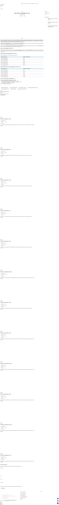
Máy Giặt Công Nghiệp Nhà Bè (6, 149)
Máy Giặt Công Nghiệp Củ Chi (6, 210)
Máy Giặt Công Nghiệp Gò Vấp (6, 394)
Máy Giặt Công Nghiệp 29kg (4, 62)
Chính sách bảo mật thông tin (23, 496)
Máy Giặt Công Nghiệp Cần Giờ (6, 241)
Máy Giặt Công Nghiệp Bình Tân (6, 455)
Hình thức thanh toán (22, 495)
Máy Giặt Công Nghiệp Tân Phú (6, 302)
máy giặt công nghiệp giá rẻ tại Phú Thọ (33, 87)
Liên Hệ (21, 499)
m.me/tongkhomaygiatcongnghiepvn (6, 83)
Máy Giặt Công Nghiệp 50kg (4, 63)
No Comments (53, 20)
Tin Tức (22, 11)
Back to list (2, 92)
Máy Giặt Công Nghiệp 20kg (4, 59)
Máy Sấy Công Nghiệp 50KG (4, 75)
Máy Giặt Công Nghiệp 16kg (4, 58)
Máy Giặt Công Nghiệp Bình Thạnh (6, 424)
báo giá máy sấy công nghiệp (22, 87)
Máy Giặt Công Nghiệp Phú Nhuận (6, 363)
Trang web (2, 482)
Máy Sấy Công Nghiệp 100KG (4, 76)
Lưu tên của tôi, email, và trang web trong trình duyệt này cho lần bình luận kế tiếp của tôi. (11, 486)
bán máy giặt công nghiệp (4, 87)
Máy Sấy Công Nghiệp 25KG (4, 72)
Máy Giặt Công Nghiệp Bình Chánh (6, 271)
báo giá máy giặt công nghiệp (13, 87)
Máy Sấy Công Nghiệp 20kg (4, 71)
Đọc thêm (2, 125)
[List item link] (10, 497)
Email (1, 479)
